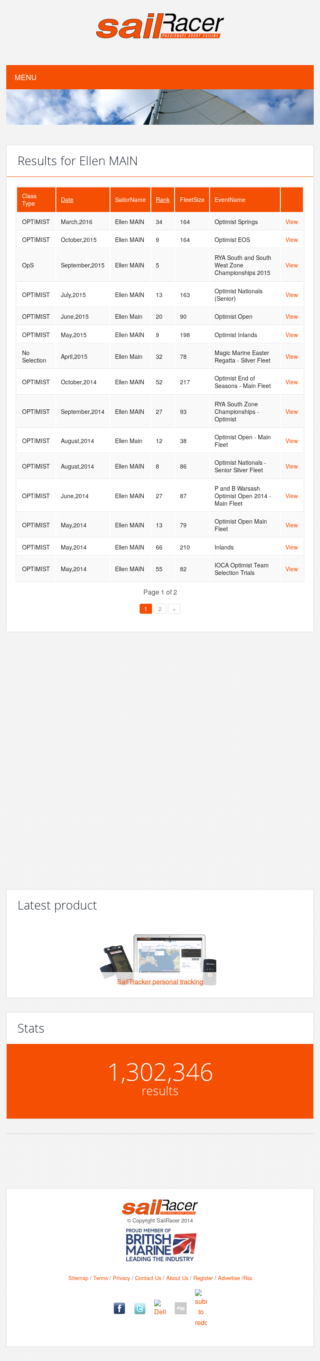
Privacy (121, 1278)
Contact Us (148, 1278)
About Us (177, 1278)
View (291, 221)
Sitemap (78, 1278)
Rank (163, 199)
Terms (100, 1278)
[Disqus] (160, 757)
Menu (26, 77)
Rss (247, 1278)
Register (203, 1278)
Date (67, 199)
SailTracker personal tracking (160, 981)
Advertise (229, 1278)
